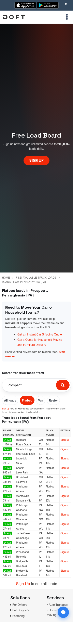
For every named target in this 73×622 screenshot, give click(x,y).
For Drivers (19, 604)
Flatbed (27, 400)
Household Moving (55, 612)
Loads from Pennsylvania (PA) (24, 282)
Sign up (5, 408)
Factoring (18, 615)
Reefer (53, 400)
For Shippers (20, 610)
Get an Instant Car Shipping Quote (39, 334)
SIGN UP (36, 160)
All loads (10, 400)
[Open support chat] (63, 612)
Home (6, 277)
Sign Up (23, 583)
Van (40, 400)
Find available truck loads (36, 277)
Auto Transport (58, 604)
